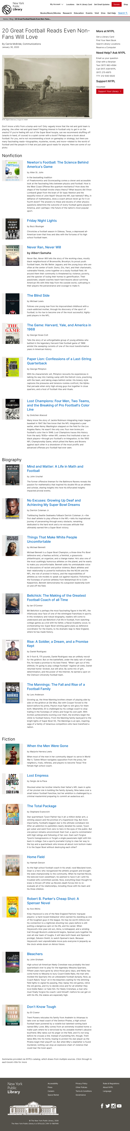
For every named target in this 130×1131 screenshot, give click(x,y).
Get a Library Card (105, 36)
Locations (70, 4)
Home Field (36, 857)
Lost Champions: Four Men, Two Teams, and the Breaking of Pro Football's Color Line (58, 405)
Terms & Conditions (84, 1091)
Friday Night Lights (42, 221)
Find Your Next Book (106, 40)
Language (107, 1091)
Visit (97, 13)
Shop (126, 4)
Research (67, 13)
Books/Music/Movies (50, 13)
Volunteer (100, 86)
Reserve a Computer (106, 47)
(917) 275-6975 (103, 72)
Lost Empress (37, 775)
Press (50, 1087)
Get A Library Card (84, 4)
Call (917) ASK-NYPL (106, 69)
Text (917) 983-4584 (106, 65)
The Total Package (42, 806)
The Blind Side (38, 295)
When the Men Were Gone (48, 746)
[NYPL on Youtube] (119, 1106)
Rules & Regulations (111, 1083)
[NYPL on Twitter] (107, 1106)
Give (103, 13)
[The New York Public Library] (13, 8)
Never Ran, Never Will (44, 247)
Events (89, 13)
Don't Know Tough (41, 1007)
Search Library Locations (108, 44)
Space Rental (53, 1095)
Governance (81, 1095)
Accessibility (53, 1083)
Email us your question (107, 58)
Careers (51, 1091)
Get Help (111, 13)
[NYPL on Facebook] (102, 1106)
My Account (55, 4)
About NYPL (108, 1087)
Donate (117, 4)
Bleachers (35, 954)
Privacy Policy (81, 1083)
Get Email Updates (102, 4)
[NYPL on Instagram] (113, 1106)
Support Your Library (108, 91)
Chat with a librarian (106, 61)
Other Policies (81, 1087)
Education (79, 13)
